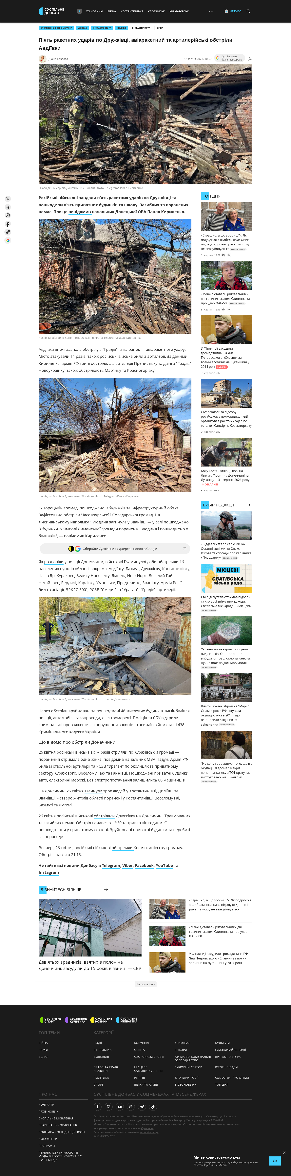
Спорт (99, 1084)
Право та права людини (106, 1069)
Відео (43, 1057)
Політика (101, 1077)
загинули (94, 791)
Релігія (139, 1077)
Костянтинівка (132, 11)
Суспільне (147, 1128)
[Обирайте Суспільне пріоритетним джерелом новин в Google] (7, 240)
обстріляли (104, 815)
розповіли (54, 561)
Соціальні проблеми (232, 1077)
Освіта (139, 1050)
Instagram (49, 872)
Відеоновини (186, 1084)
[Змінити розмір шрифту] (250, 59)
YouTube (164, 865)
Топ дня (221, 1084)
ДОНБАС (82, 27)
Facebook (144, 865)
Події (98, 1043)
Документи (48, 1139)
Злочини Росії (186, 1077)
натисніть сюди (149, 1132)
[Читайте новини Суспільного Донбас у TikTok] (153, 1107)
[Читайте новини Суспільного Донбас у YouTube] (120, 1107)
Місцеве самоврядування (148, 1069)
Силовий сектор (188, 1067)
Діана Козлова (58, 59)
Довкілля (101, 1057)
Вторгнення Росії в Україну (56, 27)
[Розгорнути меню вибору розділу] (79, 11)
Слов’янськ (156, 11)
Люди (43, 1050)
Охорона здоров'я (149, 1057)
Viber (127, 865)
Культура (222, 1043)
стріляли (119, 752)
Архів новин (49, 1111)
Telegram (111, 865)
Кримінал (182, 1043)
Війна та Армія (146, 1084)
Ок (275, 1161)
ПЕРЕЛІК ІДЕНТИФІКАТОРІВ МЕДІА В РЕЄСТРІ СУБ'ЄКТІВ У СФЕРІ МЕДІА (60, 1156)
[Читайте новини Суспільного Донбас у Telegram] (142, 1107)
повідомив (80, 211)
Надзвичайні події (230, 1050)
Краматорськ (179, 11)
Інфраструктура (141, 27)
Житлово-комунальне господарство (193, 1058)
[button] (7, 198)
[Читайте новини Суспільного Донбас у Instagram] (109, 1107)
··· (211, 11)
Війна (111, 11)
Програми (47, 1146)
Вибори (181, 1050)
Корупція (141, 1043)
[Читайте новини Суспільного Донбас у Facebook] (98, 1107)
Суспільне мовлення (56, 1118)
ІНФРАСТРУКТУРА (102, 27)
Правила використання (58, 1125)
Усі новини (94, 11)
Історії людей (226, 1067)
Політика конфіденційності (62, 1132)
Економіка (102, 1050)
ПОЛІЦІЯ (121, 27)
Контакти (47, 1104)
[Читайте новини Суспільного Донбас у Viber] (131, 1107)
